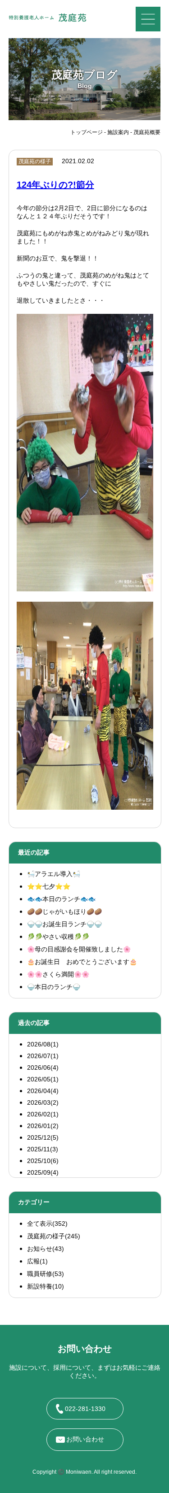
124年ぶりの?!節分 (55, 185)
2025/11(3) (42, 1149)
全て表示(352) (47, 1223)
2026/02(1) (43, 1114)
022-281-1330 (85, 1408)
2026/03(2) (43, 1102)
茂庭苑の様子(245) (53, 1236)
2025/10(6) (43, 1160)
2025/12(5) (43, 1137)
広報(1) (37, 1261)
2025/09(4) (43, 1172)
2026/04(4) (43, 1090)
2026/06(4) (43, 1067)
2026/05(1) (43, 1079)
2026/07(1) (43, 1055)
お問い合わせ (85, 1439)
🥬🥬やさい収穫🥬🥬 (58, 936)
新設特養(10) (45, 1286)
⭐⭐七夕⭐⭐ (48, 886)
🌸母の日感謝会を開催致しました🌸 (79, 949)
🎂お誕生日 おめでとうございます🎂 (82, 961)
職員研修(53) (45, 1273)
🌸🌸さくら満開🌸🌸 (58, 974)
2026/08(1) (43, 1044)
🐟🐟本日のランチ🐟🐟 (61, 899)
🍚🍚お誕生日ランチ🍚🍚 (64, 924)
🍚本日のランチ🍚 (53, 986)
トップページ (86, 132)
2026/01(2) (43, 1125)
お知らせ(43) (45, 1248)
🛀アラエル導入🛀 (53, 873)
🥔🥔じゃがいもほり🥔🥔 (64, 911)
